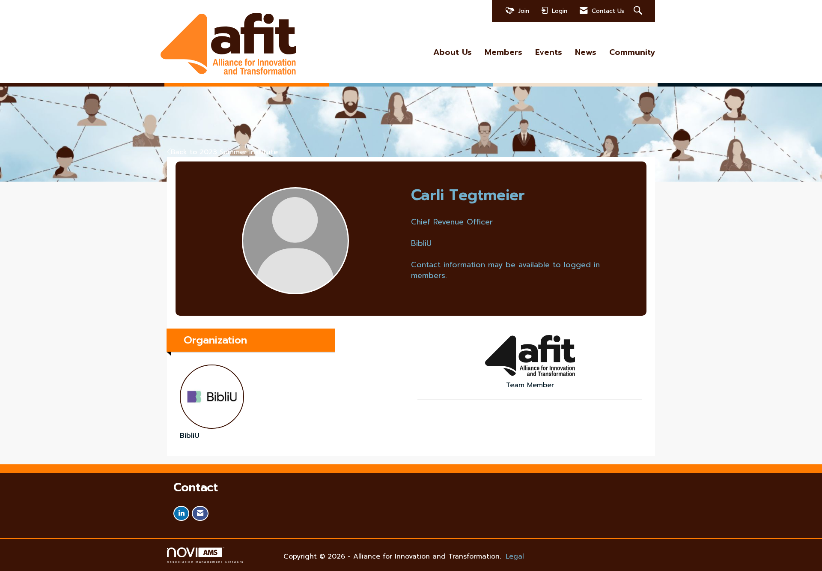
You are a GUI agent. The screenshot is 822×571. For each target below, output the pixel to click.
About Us (452, 52)
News (585, 52)
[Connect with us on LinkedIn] (181, 513)
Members (503, 52)
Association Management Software (205, 561)
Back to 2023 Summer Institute (224, 152)
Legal (515, 556)
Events (548, 52)
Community (632, 52)
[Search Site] (639, 11)
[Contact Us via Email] (200, 513)
